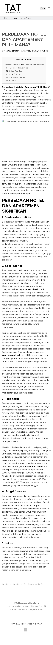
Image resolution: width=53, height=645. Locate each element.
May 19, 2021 (33, 51)
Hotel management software (18, 18)
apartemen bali (20, 584)
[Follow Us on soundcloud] (25, 630)
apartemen (19, 244)
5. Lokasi (11, 80)
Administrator (12, 51)
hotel (27, 222)
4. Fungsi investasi (15, 77)
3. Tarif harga (13, 74)
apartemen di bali (36, 584)
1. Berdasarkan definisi (17, 68)
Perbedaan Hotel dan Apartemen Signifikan (24, 65)
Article (45, 51)
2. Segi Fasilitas (14, 71)
